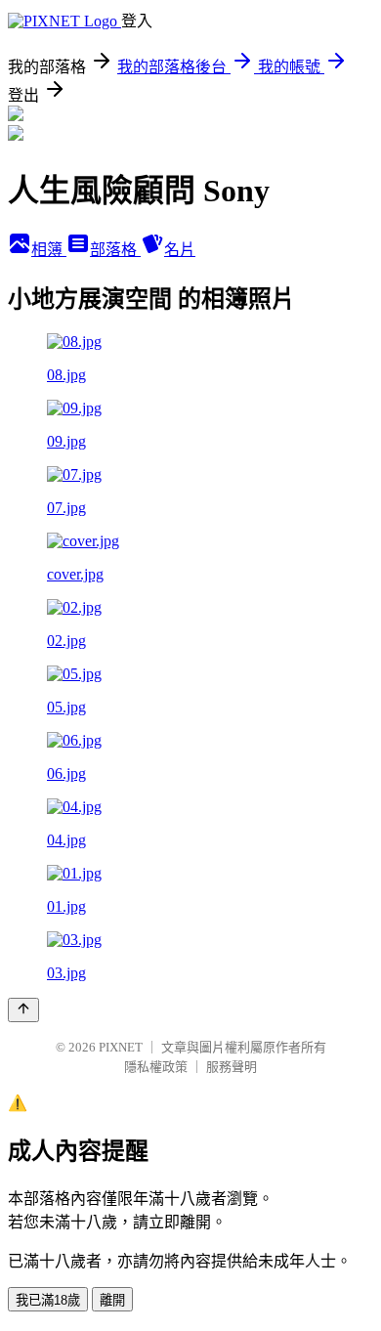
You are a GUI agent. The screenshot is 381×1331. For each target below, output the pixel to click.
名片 (179, 249)
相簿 (48, 249)
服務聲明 (231, 1066)
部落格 (115, 249)
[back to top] (23, 1010)
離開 (112, 1300)
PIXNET (121, 1047)
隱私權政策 (156, 1066)
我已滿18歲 (48, 1300)
